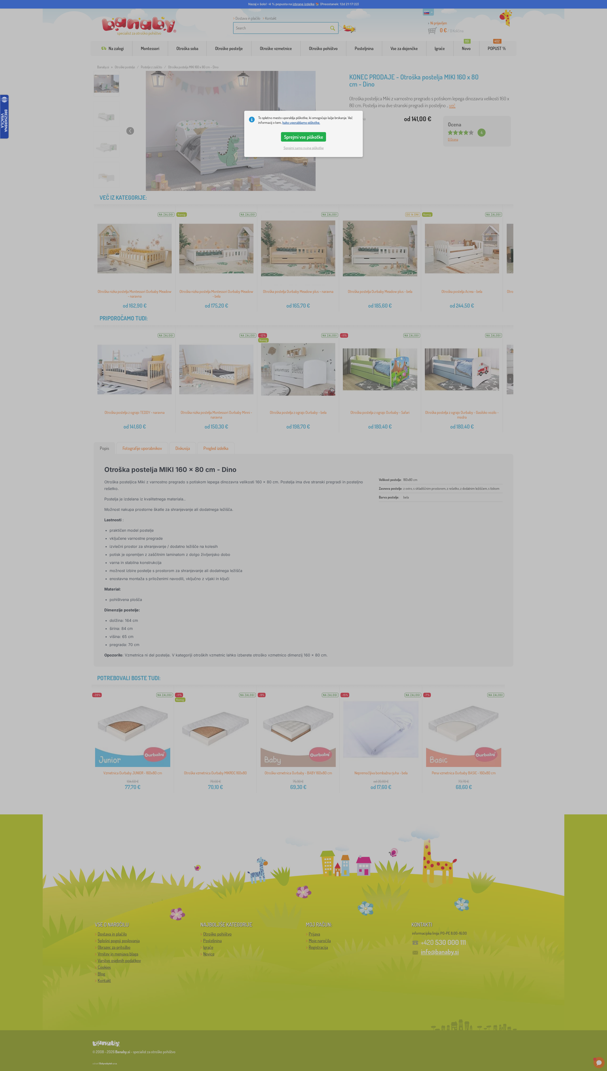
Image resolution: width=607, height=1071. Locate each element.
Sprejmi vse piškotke (303, 137)
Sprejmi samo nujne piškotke (304, 148)
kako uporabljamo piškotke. (301, 122)
